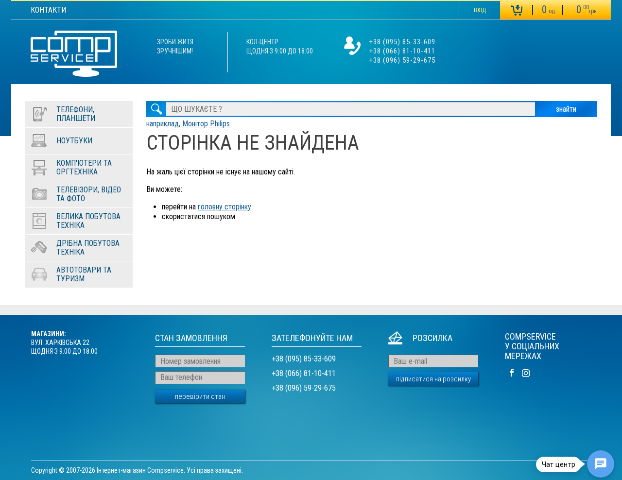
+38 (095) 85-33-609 (402, 41)
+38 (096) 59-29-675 (402, 60)
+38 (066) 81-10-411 (402, 51)
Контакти (48, 10)
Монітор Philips (206, 123)
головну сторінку (224, 206)
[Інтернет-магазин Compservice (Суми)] (74, 55)
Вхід (480, 10)
